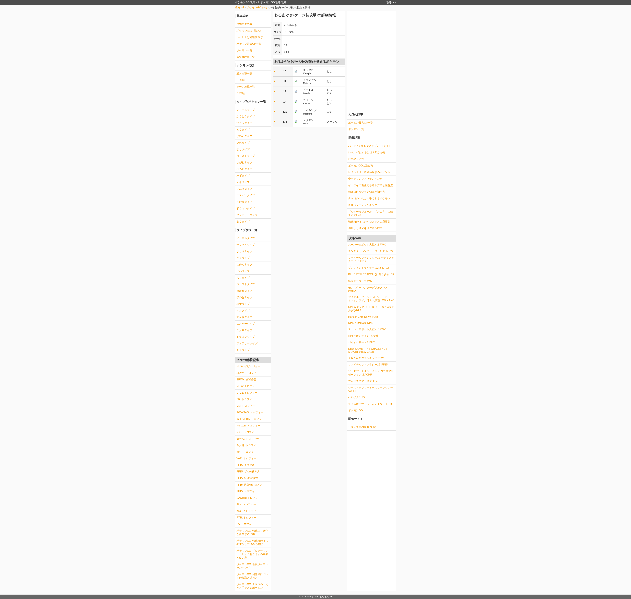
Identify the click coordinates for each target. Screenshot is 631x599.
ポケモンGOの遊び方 (248, 30)
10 (284, 71)
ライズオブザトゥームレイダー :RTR (370, 403)
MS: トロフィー (245, 405)
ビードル (308, 91)
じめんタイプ (244, 136)
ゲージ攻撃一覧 (245, 86)
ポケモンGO (355, 410)
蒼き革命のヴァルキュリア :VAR (367, 358)
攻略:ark (391, 2)
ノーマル (289, 32)
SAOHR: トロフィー (248, 497)
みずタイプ (243, 175)
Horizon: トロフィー (248, 425)
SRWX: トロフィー (247, 373)
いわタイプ (243, 142)
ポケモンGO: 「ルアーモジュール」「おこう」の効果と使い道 (252, 554)
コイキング (309, 112)
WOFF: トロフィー (247, 511)
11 (284, 81)
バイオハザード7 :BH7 (361, 342)
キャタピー (309, 72)
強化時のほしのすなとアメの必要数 (369, 221)
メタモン (308, 122)
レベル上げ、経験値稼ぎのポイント (369, 172)
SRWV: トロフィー (247, 438)
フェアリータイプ (246, 215)
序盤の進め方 (244, 24)
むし (329, 71)
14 (284, 101)
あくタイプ (243, 221)
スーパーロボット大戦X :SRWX (367, 244)
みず (329, 111)
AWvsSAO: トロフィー (249, 412)
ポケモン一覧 (244, 50)
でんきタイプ (244, 188)
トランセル (309, 81)
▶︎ (275, 71)
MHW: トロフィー (246, 386)
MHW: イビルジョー (248, 366)
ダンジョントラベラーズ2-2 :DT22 (368, 267)
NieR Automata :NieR (360, 323)
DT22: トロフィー (246, 392)
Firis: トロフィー (246, 504)
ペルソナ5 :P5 (356, 397)
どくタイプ (243, 129)
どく (329, 93)
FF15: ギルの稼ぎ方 (248, 471)
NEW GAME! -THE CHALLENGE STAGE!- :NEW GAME (367, 350)
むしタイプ (243, 149)
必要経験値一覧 (245, 57)
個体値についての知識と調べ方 (366, 191)
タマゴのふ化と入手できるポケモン (369, 198)
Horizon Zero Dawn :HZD (363, 317)
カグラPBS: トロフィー (250, 419)
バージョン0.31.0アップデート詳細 (369, 145)
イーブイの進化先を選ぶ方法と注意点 (370, 185)
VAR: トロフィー (246, 458)
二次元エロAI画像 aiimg (362, 427)
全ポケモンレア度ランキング (365, 178)
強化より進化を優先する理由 (365, 228)
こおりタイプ (244, 201)
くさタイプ (243, 182)
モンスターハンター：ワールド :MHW (370, 251)
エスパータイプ (245, 195)
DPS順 (240, 80)
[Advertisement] (371, 60)
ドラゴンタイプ (245, 208)
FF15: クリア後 (245, 465)
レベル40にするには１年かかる (366, 152)
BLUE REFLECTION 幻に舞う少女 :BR (371, 274)
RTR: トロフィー (246, 517)
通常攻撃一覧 (244, 73)
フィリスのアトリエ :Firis (363, 381)
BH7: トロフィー (246, 451)
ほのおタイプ (244, 169)
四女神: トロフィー (247, 445)
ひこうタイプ (244, 123)
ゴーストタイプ (245, 155)
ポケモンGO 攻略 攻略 (273, 2)
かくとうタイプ (245, 116)
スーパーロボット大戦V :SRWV (367, 329)
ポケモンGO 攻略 (315, 596)
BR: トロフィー (245, 399)
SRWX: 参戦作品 (246, 379)
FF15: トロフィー (246, 491)
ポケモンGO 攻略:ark (247, 2)
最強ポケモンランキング (362, 205)
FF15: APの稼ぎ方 (247, 478)
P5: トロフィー (245, 524)
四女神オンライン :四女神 (363, 335)
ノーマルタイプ (245, 109)
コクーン (308, 102)
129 (285, 111)
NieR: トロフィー (246, 432)
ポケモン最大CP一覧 (248, 43)
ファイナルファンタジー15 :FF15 (368, 364)
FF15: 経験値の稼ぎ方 (249, 484)
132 (285, 121)
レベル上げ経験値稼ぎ (249, 37)
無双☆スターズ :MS (360, 281)
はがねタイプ (244, 162)
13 (284, 91)
